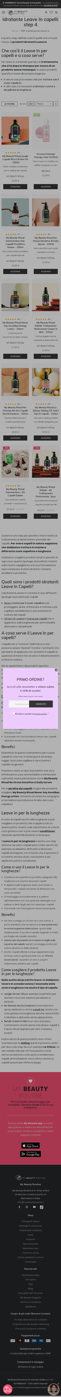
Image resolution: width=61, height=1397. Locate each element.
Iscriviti (41, 704)
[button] (7, 1389)
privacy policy (40, 713)
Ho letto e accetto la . (32, 713)
